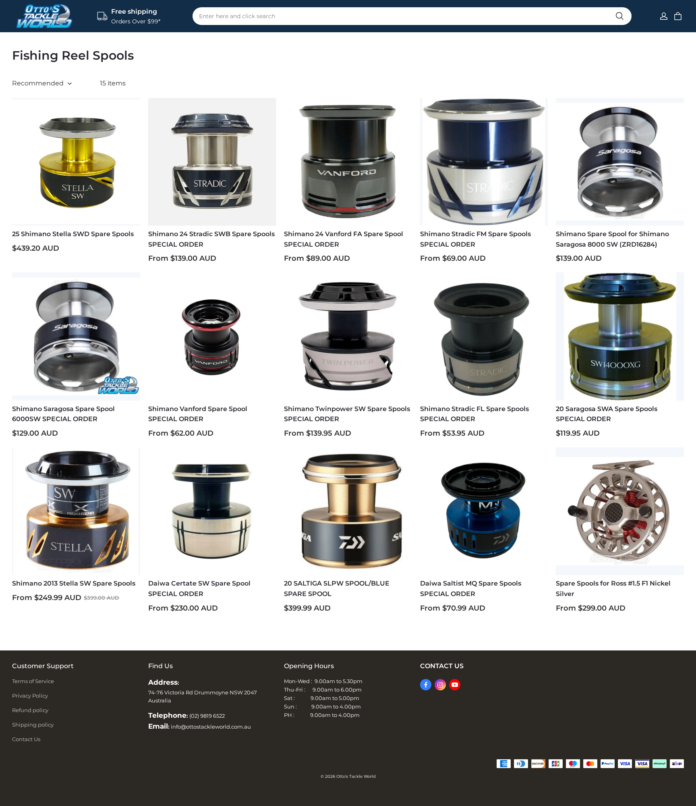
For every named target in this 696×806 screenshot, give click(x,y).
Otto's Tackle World (356, 776)
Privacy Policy (30, 695)
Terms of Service (33, 681)
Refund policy (30, 710)
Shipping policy (33, 724)
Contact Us (26, 739)
